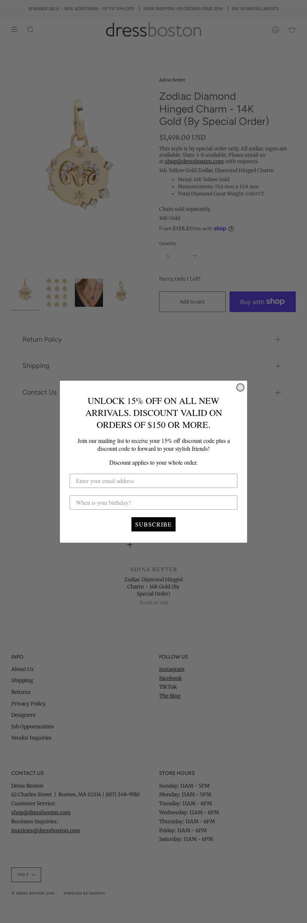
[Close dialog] (240, 387)
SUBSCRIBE (153, 524)
